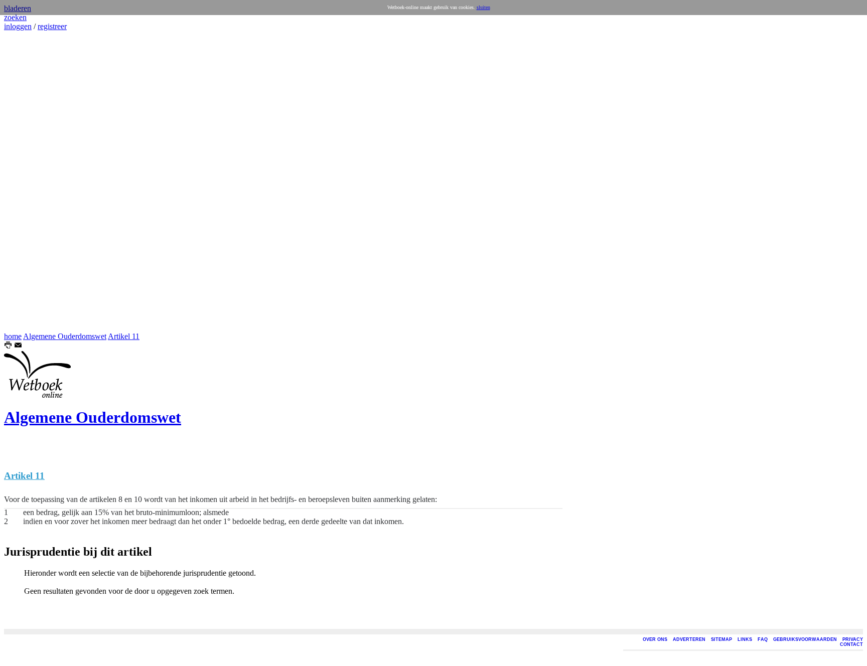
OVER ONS (655, 639)
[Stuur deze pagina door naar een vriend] (18, 346)
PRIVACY (852, 639)
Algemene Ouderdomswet (64, 336)
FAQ (763, 639)
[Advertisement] (34, 181)
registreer (52, 26)
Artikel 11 (123, 336)
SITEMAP (721, 639)
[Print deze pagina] (8, 346)
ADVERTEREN (689, 639)
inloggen (18, 26)
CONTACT (851, 644)
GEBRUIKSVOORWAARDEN (805, 639)
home (13, 336)
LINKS (745, 639)
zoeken (15, 17)
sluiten (483, 7)
